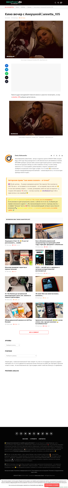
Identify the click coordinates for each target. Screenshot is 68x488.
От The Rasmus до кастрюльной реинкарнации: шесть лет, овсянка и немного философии (18, 295)
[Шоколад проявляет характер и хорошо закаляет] (19, 257)
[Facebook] (6, 65)
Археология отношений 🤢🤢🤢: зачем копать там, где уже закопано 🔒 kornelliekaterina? (49, 322)
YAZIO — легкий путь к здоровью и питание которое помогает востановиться (47, 269)
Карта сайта (34, 472)
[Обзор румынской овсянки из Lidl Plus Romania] (19, 310)
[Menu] (61, 3)
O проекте (33, 439)
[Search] (58, 3)
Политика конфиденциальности (22, 470)
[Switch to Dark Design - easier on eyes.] (55, 2)
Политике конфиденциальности (21, 451)
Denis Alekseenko (21, 155)
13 (19, 245)
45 (50, 247)
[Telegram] (6, 69)
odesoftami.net (46, 191)
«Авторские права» (9, 460)
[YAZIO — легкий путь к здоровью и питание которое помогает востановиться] (49, 257)
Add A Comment (34, 332)
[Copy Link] (6, 81)
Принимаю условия (51, 485)
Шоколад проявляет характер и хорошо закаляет (16, 268)
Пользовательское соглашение (40, 470)
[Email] (6, 77)
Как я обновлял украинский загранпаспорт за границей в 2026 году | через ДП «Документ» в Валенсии (49, 242)
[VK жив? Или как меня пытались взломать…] (49, 284)
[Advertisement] (38, 77)
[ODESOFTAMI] (14, 2)
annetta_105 (16, 97)
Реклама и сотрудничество (56, 470)
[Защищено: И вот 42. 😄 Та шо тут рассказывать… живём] (19, 231)
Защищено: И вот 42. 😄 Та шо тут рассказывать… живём (17, 242)
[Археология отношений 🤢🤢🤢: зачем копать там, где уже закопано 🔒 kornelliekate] (49, 310)
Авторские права (9, 470)
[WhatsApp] (6, 73)
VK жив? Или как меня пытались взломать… (47, 294)
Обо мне (25, 439)
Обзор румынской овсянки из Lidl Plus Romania (18, 321)
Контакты (42, 439)
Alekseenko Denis (39, 475)
